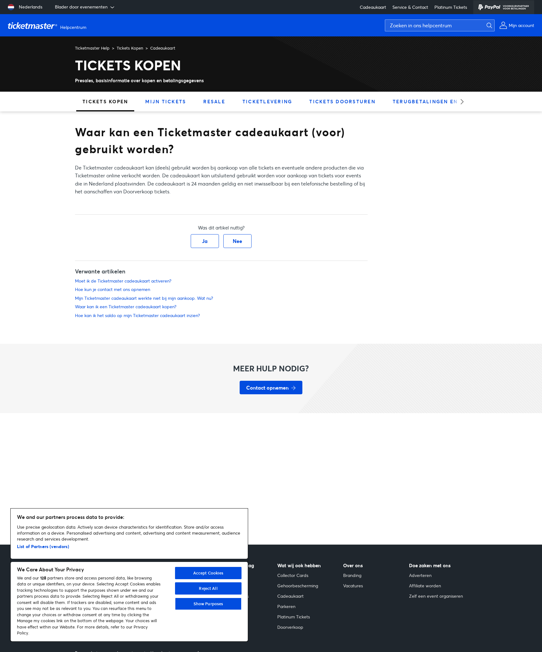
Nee (237, 241)
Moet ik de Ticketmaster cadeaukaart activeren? (123, 281)
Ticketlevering (267, 101)
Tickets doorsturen (342, 101)
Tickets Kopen (130, 48)
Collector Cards (292, 575)
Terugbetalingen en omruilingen (447, 101)
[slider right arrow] (460, 101)
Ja (205, 241)
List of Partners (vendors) (43, 546)
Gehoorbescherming (297, 586)
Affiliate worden (425, 586)
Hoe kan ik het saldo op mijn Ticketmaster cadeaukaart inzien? (137, 315)
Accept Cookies (208, 573)
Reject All (208, 588)
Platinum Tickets (450, 7)
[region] (129, 575)
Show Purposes (208, 603)
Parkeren (286, 606)
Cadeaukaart (373, 7)
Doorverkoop (290, 627)
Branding (352, 575)
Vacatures (353, 586)
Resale (214, 101)
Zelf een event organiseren (436, 596)
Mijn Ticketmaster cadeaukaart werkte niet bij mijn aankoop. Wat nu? (144, 298)
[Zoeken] (488, 25)
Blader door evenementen (81, 7)
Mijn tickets (165, 101)
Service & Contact (410, 7)
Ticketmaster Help (92, 48)
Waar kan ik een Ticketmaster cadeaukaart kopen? (125, 307)
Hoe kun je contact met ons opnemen (112, 289)
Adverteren (420, 575)
